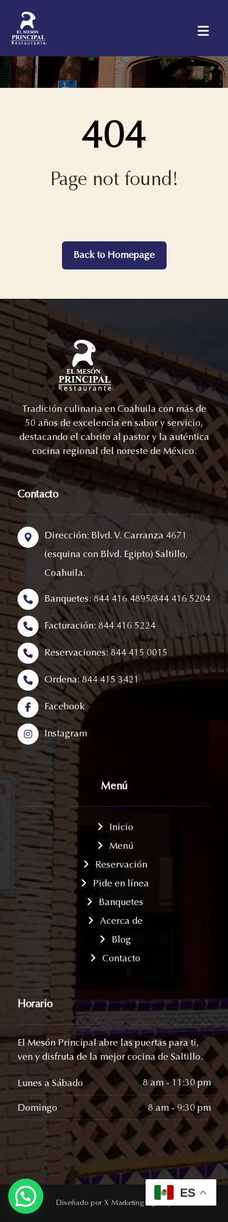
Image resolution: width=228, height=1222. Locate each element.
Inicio (121, 827)
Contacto (121, 959)
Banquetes (121, 902)
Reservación (121, 865)
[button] (25, 1196)
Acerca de (121, 921)
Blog (121, 940)
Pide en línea (121, 884)
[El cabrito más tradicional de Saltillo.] (41, 28)
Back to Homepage (114, 255)
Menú (121, 846)
